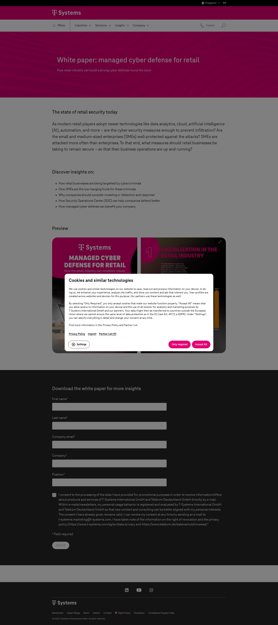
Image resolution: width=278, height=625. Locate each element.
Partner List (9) (107, 334)
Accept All (201, 344)
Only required (179, 344)
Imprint (92, 334)
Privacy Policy (77, 334)
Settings (81, 344)
